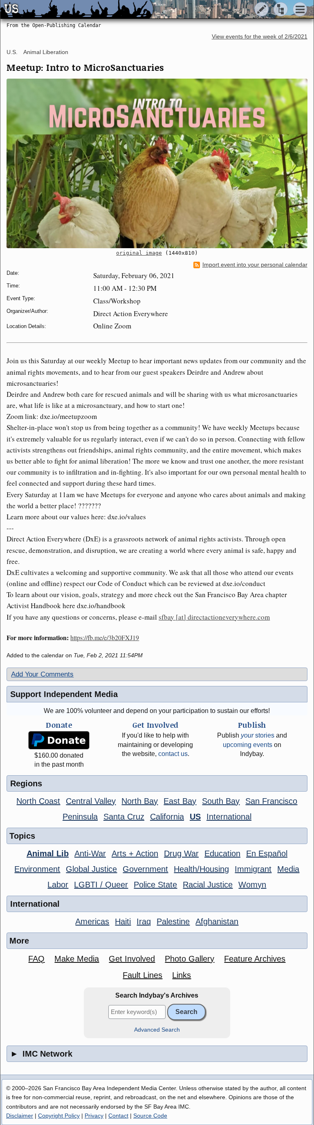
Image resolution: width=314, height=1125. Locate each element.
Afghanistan (216, 921)
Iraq (144, 921)
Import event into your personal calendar (254, 265)
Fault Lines (142, 975)
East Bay (180, 801)
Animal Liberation (45, 52)
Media (288, 869)
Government (145, 869)
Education (222, 853)
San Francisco (271, 801)
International (228, 816)
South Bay (221, 801)
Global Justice (91, 869)
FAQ (36, 958)
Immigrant (253, 869)
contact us (173, 753)
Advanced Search (157, 1030)
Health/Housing (201, 869)
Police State (155, 884)
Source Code (150, 1115)
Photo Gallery (189, 958)
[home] (76, 10)
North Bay (139, 801)
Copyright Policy (59, 1115)
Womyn (252, 884)
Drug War (181, 853)
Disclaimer (19, 1115)
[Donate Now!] (59, 740)
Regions (26, 783)
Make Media (76, 958)
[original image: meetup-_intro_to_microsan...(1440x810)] (157, 163)
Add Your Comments (42, 674)
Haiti (123, 921)
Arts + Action (135, 853)
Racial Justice (208, 884)
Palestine (173, 921)
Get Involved (132, 958)
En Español (266, 853)
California (167, 816)
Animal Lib (48, 853)
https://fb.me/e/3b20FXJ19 (104, 637)
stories (257, 735)
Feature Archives (254, 958)
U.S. (12, 52)
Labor (57, 884)
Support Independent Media (64, 694)
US (195, 816)
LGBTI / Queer (101, 884)
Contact (118, 1115)
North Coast (38, 801)
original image (139, 253)
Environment (37, 869)
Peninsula (80, 816)
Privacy (94, 1115)
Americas (92, 921)
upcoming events (247, 744)
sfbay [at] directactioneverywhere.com (214, 617)
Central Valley (91, 801)
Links (181, 975)
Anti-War (90, 853)
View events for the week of (259, 37)
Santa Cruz (123, 816)
